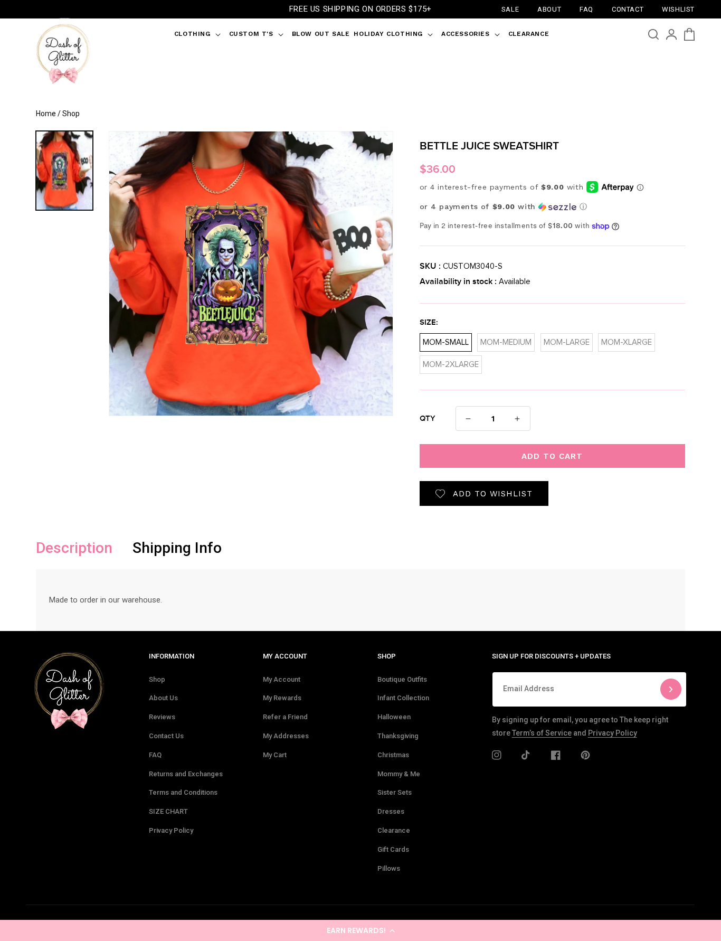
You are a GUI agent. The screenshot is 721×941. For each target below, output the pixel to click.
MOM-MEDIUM (506, 339)
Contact (627, 9)
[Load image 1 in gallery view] (64, 170)
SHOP (386, 656)
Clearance (393, 830)
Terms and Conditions (183, 792)
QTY (427, 419)
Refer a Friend (285, 717)
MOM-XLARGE (626, 339)
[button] (360, 930)
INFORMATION (171, 656)
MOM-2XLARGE (451, 362)
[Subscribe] (670, 689)
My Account (281, 679)
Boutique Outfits (402, 679)
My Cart (275, 755)
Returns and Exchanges (186, 774)
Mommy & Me (398, 774)
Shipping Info (177, 548)
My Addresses (286, 736)
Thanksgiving (398, 736)
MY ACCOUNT (285, 656)
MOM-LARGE (567, 339)
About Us (163, 698)
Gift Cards (393, 849)
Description (74, 548)
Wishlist (678, 9)
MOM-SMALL (446, 339)
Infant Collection (403, 698)
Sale (510, 9)
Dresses (390, 811)
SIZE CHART (168, 811)
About (549, 9)
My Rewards (282, 698)
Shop (157, 679)
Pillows (388, 868)
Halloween (394, 717)
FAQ (155, 755)
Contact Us (166, 736)
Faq (586, 9)
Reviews (162, 717)
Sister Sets (394, 792)
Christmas (393, 755)
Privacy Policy (171, 830)
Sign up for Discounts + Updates (551, 656)
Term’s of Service (542, 733)
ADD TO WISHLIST (493, 493)
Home (46, 113)
